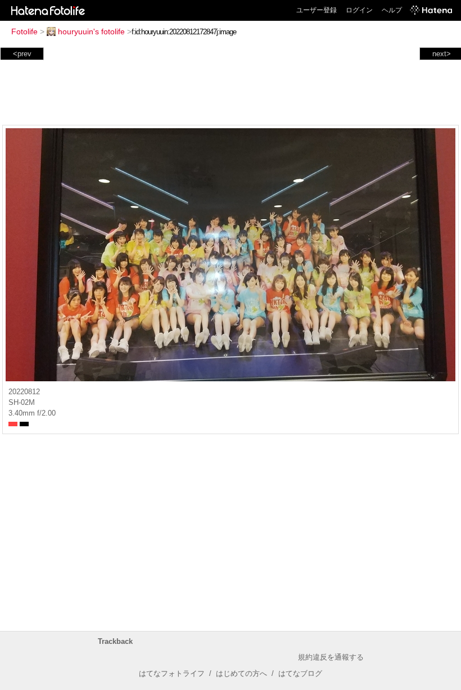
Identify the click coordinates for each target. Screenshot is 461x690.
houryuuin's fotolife (91, 31)
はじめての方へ (241, 673)
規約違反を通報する (331, 657)
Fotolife (24, 31)
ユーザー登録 (316, 10)
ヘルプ (392, 10)
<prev (22, 53)
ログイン (359, 10)
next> (441, 53)
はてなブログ (300, 673)
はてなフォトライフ (172, 673)
